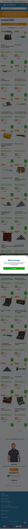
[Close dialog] (27, 256)
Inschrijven (14, 268)
